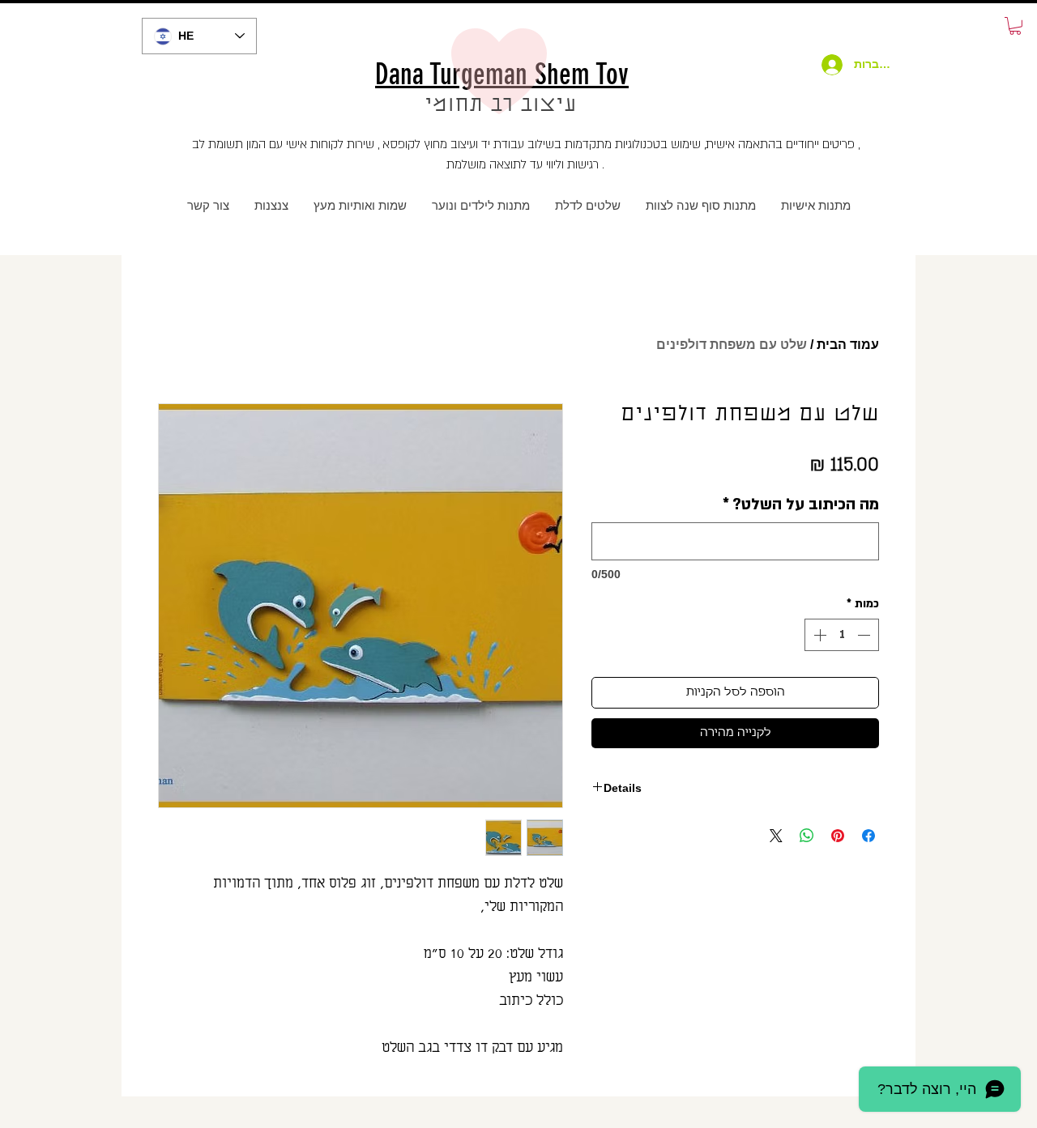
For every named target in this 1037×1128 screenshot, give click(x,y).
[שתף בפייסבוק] (868, 835)
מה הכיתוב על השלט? (801, 504)
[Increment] (818, 634)
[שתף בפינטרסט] (837, 835)
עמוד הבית (848, 344)
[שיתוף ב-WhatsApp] (807, 835)
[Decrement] (865, 634)
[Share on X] (776, 835)
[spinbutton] (842, 634)
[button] (1015, 26)
